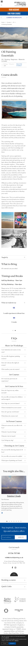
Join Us (21, 537)
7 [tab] (21, 521)
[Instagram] (15, 567)
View (25, 46)
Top (14, 574)
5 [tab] (16, 521)
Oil (13, 22)
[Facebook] (12, 567)
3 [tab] (11, 521)
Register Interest (19, 64)
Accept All (12, 643)
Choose (4, 643)
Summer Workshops (14, 17)
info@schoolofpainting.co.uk (14, 557)
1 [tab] (13, 330)
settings (16, 640)
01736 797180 (14, 553)
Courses (9, 22)
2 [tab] (15, 330)
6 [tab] (18, 521)
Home (2, 22)
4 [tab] (14, 521)
